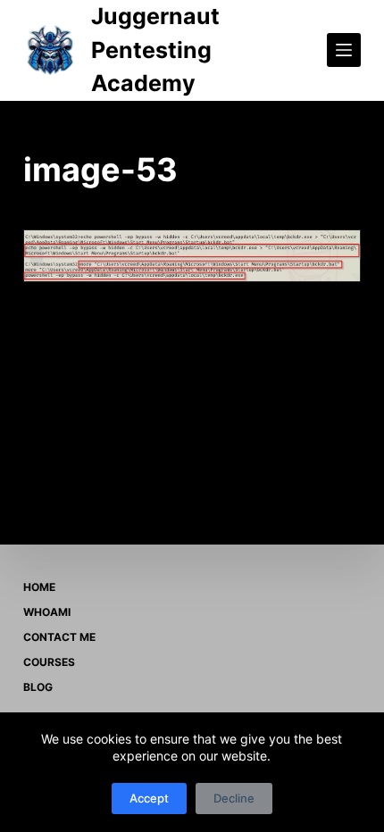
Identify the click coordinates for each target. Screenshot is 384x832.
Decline (234, 798)
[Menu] (344, 50)
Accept (149, 798)
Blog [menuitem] (38, 687)
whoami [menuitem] (47, 612)
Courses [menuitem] (49, 662)
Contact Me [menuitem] (59, 637)
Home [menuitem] (39, 587)
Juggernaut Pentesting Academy (155, 49)
